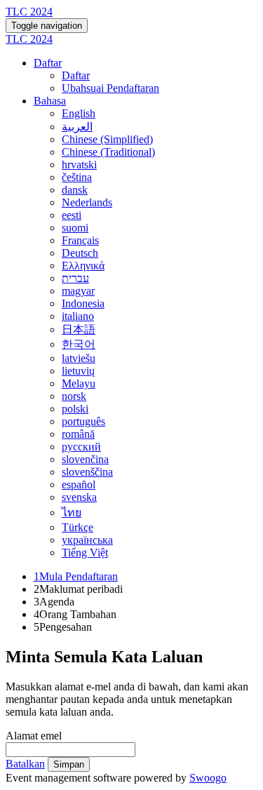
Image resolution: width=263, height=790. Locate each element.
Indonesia (83, 303)
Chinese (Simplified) (107, 139)
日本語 (78, 329)
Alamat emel (34, 736)
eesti (71, 215)
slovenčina (85, 459)
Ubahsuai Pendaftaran (110, 88)
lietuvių (78, 371)
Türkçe (77, 527)
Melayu (78, 383)
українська (87, 540)
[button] (25, 764)
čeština (77, 177)
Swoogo (208, 778)
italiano (78, 316)
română (78, 434)
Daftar (48, 63)
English (78, 113)
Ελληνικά (83, 266)
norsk (74, 396)
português (83, 421)
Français (80, 240)
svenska (79, 497)
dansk (75, 190)
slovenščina (87, 472)
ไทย (71, 512)
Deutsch (80, 253)
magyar (78, 291)
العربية (77, 127)
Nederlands (87, 202)
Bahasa (50, 101)
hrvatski (79, 164)
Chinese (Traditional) (108, 152)
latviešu (78, 358)
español (78, 484)
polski (75, 409)
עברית (75, 278)
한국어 (78, 344)
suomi (75, 228)
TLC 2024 (29, 12)
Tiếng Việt (85, 552)
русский (81, 447)
